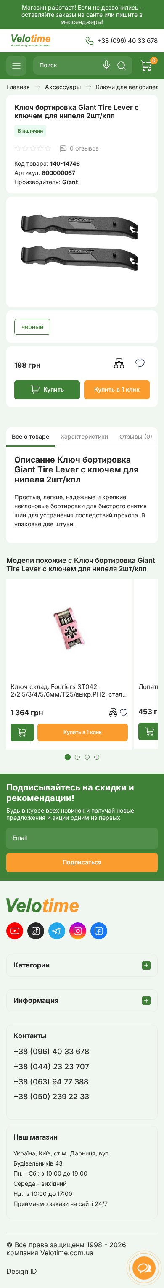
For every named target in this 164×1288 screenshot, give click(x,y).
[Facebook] (98, 930)
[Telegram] (56, 930)
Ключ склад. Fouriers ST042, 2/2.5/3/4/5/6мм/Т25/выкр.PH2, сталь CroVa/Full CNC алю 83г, (68, 690)
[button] (67, 757)
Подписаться (82, 862)
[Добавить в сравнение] (119, 363)
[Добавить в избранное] (140, 363)
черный (32, 326)
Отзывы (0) (135, 436)
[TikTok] (35, 930)
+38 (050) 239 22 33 (51, 1096)
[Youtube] (14, 930)
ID (33, 1271)
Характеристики (84, 436)
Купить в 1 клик (117, 389)
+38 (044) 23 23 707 (51, 1066)
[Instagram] (77, 930)
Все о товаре (30, 436)
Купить (53, 389)
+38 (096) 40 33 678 (127, 41)
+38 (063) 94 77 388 (50, 1081)
